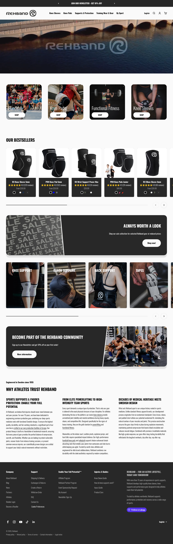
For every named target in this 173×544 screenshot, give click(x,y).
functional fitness (68, 427)
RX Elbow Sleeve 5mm (152, 181)
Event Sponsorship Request (68, 487)
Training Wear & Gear (105, 13)
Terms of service (33, 534)
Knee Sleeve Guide (100, 478)
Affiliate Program (64, 478)
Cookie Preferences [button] (37, 506)
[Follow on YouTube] (20, 522)
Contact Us (35, 501)
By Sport (120, 13)
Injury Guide (98, 487)
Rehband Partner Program (67, 482)
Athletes (9, 497)
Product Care (98, 492)
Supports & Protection (84, 13)
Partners (9, 492)
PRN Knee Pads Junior (119, 181)
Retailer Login (10, 501)
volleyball (82, 440)
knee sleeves (97, 414)
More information (24, 354)
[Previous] (58, 3)
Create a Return (36, 487)
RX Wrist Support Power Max (86, 181)
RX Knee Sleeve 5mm (21, 181)
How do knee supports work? (104, 482)
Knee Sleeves (54, 13)
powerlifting (97, 424)
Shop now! (151, 242)
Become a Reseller (12, 506)
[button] (14, 185)
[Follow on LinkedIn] (33, 522)
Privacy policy (10, 534)
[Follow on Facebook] (7, 522)
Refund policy (21, 534)
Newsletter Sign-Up (65, 497)
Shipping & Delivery (38, 478)
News (8, 487)
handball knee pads (68, 440)
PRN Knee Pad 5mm (54, 181)
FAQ (32, 497)
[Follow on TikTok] (27, 522)
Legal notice (58, 534)
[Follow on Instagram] (14, 522)
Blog (7, 482)
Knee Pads (67, 13)
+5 (27, 192)
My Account (62, 492)
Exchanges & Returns (38, 482)
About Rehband (11, 478)
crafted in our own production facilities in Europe (30, 428)
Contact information (46, 534)
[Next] (114, 3)
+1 (158, 192)
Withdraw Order (36, 492)
